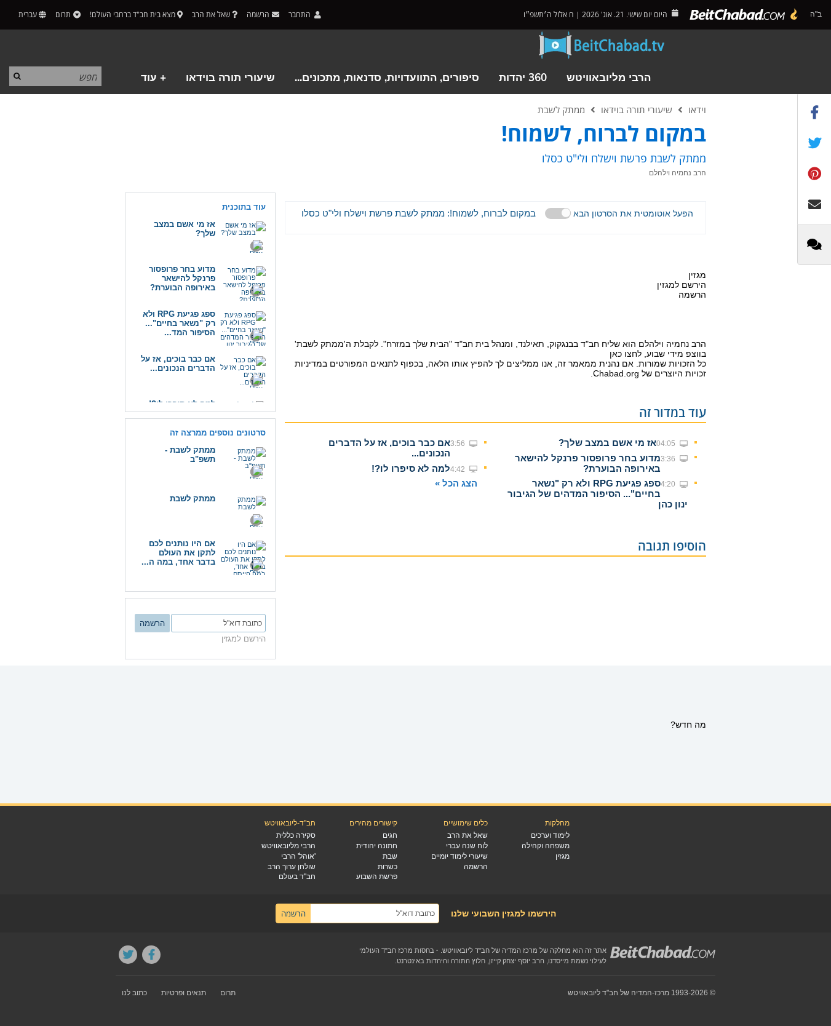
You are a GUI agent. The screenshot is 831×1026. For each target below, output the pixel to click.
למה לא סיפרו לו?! (411, 468)
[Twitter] (128, 954)
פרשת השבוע (376, 876)
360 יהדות (523, 78)
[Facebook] (151, 954)
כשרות (387, 866)
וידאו (697, 109)
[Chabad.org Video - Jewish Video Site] (602, 46)
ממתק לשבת (561, 109)
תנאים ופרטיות (183, 992)
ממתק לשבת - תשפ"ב (190, 454)
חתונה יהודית (376, 845)
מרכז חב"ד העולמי (386, 950)
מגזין (562, 856)
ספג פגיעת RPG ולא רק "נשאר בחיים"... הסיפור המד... (179, 323)
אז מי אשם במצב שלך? (607, 442)
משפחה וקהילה (546, 845)
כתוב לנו (134, 992)
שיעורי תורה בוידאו (230, 78)
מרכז (661, 992)
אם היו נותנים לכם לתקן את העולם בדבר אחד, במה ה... (178, 553)
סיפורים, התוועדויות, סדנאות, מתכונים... (387, 78)
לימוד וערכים (550, 835)
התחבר (300, 14)
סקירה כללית (296, 835)
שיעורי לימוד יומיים (459, 856)
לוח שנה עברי (467, 845)
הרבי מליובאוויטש (609, 78)
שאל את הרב (211, 14)
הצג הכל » (456, 483)
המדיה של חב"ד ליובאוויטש (610, 992)
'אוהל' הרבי (298, 856)
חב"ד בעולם (297, 876)
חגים (390, 835)
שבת (390, 856)
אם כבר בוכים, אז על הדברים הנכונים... (178, 363)
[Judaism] (744, 15)
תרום (63, 14)
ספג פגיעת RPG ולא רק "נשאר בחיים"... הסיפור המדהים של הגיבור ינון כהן (597, 493)
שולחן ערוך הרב (292, 866)
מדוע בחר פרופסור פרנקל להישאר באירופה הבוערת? (588, 463)
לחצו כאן (626, 354)
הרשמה (476, 866)
